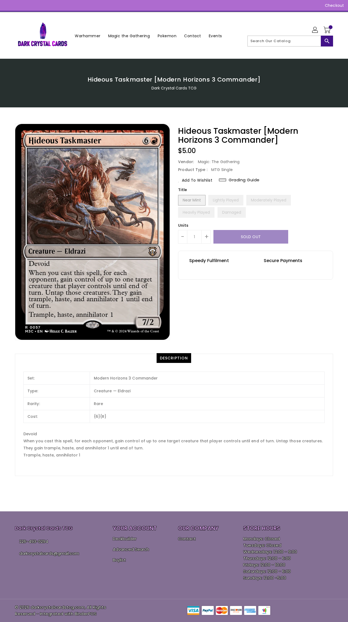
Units (183, 225)
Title (182, 189)
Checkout (334, 5)
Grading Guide (244, 180)
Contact (187, 539)
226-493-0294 (33, 541)
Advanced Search (131, 549)
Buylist (119, 560)
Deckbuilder (124, 539)
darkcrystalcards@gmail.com (49, 553)
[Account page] (315, 30)
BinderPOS (86, 614)
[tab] (174, 358)
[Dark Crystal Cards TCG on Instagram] (19, 5)
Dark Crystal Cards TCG (174, 88)
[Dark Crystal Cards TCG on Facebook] (9, 5)
